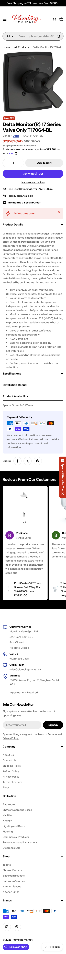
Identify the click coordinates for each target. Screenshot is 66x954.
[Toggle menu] (5, 19)
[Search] (59, 36)
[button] (62, 477)
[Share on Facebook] (17, 461)
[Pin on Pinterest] (38, 461)
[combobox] (33, 36)
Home (6, 47)
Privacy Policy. (11, 738)
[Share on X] (28, 461)
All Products (21, 47)
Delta (16, 135)
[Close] (59, 212)
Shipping (7, 145)
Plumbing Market (22, 939)
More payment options (33, 182)
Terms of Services (47, 734)
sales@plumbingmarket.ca (25, 669)
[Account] (54, 19)
